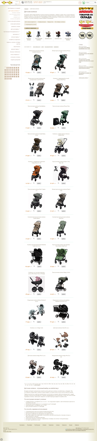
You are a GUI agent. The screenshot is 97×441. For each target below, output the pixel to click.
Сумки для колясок (15, 24)
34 (27, 384)
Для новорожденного (30, 21)
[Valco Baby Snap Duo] (61, 264)
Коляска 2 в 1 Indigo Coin (36, 327)
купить (39, 72)
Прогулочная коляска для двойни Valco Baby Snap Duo (61, 245)
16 (45, 383)
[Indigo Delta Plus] (61, 98)
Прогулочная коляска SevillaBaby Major (36, 106)
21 (54, 383)
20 (52, 383)
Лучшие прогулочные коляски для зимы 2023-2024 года (86, 61)
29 (69, 383)
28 (67, 383)
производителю (49, 46)
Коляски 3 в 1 (58, 38)
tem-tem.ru (78, 428)
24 (59, 383)
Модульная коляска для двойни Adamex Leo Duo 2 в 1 (61, 300)
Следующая (37, 384)
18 (49, 383)
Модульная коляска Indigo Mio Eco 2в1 (61, 356)
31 (72, 383)
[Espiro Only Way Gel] (61, 181)
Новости (64, 425)
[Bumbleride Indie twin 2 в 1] (36, 264)
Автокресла (16, 34)
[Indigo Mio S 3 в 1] (36, 375)
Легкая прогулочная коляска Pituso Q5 (61, 51)
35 (29, 384)
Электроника (17, 46)
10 (36, 383)
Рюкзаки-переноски (15, 51)
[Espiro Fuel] (61, 209)
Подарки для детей (15, 59)
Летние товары (15, 37)
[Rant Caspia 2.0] (36, 209)
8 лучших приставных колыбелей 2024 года (84, 48)
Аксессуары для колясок (14, 21)
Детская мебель (15, 29)
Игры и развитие (15, 54)
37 (32, 384)
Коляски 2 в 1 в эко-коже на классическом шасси (86, 67)
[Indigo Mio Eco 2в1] (61, 375)
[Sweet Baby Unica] (36, 153)
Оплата (44, 425)
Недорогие (50, 21)
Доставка (29, 425)
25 (61, 383)
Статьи (57, 425)
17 (47, 383)
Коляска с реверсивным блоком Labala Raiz (61, 134)
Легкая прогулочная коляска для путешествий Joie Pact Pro (36, 79)
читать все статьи (83, 77)
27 (65, 383)
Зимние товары (15, 49)
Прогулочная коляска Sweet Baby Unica (36, 134)
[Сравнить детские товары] (80, 2)
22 (56, 383)
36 (31, 384)
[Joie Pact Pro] (36, 98)
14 (42, 383)
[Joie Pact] (61, 236)
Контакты (22, 425)
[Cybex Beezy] (36, 236)
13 (40, 383)
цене (42, 46)
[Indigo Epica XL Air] (36, 181)
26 (63, 383)
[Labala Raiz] (61, 153)
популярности (36, 46)
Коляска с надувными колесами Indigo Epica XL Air (36, 162)
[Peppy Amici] (61, 292)
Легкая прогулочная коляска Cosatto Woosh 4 (36, 51)
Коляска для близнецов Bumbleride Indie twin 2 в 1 (36, 245)
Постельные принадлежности (11, 31)
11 (37, 383)
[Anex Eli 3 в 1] (61, 347)
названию (56, 46)
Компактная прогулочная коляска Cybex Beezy (36, 217)
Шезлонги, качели (15, 26)
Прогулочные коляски (38, 39)
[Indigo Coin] (36, 347)
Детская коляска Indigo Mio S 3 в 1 (36, 355)
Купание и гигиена (15, 57)
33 (25, 384)
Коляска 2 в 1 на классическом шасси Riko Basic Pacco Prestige (36, 273)
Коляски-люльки (29, 39)
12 (39, 383)
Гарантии (51, 425)
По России (37, 425)
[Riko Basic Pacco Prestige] (36, 292)
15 (44, 383)
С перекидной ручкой (30, 24)
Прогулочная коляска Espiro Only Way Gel (61, 162)
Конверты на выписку (14, 39)
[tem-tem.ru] (7, 3)
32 (74, 383)
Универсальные (42, 21)
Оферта (77, 425)
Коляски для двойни (68, 39)
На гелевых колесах (60, 21)
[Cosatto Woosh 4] (36, 70)
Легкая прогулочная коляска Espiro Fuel (61, 190)
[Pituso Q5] (61, 70)
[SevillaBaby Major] (36, 126)
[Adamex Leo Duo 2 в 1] (61, 320)
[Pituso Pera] (61, 126)
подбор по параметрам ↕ (31, 28)
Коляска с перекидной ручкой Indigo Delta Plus (61, 79)
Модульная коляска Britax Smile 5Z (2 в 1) (37, 300)
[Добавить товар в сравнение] (34, 72)
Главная (26, 8)
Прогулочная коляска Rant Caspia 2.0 (36, 190)
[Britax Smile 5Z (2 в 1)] (36, 320)
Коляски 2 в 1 (48, 38)
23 (58, 383)
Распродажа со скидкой (14, 8)
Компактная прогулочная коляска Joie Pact (61, 217)
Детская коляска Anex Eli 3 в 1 (61, 327)
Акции (70, 425)
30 (70, 383)
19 (50, 383)
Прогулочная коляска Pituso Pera (61, 106)
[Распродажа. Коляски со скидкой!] (86, 29)
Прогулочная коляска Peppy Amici (61, 272)
